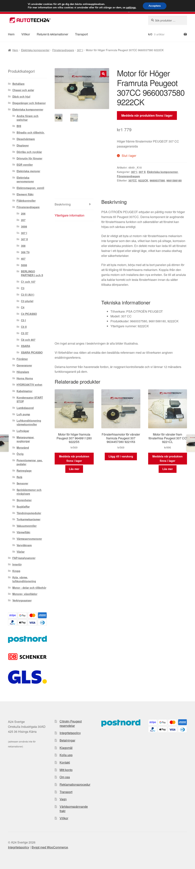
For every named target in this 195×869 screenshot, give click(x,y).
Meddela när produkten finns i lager (147, 115)
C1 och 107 (28, 282)
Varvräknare (24, 545)
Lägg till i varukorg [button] (121, 456)
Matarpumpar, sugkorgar (25, 439)
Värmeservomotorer (29, 539)
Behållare (18, 84)
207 (23, 220)
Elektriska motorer (28, 171)
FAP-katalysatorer (23, 558)
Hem (11, 34)
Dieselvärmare (26, 139)
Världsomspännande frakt (74, 808)
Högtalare (23, 372)
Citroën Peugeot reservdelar (71, 723)
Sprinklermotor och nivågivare (29, 491)
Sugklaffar (23, 506)
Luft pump (23, 414)
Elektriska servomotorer (25, 179)
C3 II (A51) (27, 294)
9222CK (143, 180)
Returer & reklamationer (52, 34)
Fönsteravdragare (63, 50)
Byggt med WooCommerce (50, 847)
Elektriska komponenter (35, 50)
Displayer (23, 145)
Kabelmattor (24, 391)
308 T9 (25, 252)
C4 (22, 307)
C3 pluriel (27, 301)
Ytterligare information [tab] (69, 215)
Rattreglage (24, 470)
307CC (132, 180)
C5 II (24, 327)
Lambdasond (25, 408)
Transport (81, 34)
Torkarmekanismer (28, 519)
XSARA (25, 346)
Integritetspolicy (70, 733)
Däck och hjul (21, 96)
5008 (24, 265)
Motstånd (23, 447)
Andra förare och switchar (27, 118)
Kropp (16, 571)
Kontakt (65, 762)
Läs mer (74, 469)
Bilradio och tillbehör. (31, 132)
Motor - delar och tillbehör (29, 587)
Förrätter (22, 359)
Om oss (65, 777)
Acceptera (155, 6)
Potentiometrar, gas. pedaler (30, 462)
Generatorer (24, 365)
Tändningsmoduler (29, 513)
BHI (19, 126)
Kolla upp (66, 755)
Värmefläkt (23, 532)
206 (23, 213)
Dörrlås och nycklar (29, 152)
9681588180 (174, 180)
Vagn (63, 799)
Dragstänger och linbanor (29, 103)
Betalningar (67, 740)
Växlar (21, 552)
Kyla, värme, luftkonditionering (24, 579)
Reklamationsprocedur (75, 784)
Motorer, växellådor (24, 594)
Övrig (20, 454)
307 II (142, 172)
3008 (24, 226)
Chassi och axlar (23, 90)
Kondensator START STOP (30, 399)
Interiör (17, 564)
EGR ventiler (25, 164)
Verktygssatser (22, 600)
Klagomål (66, 748)
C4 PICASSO (29, 314)
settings (131, 7)
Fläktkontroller (26, 200)
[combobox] (167, 20)
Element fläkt (25, 194)
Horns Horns (25, 378)
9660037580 (157, 180)
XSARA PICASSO (32, 352)
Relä (19, 477)
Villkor (25, 34)
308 (23, 246)
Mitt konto (66, 770)
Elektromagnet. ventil (30, 188)
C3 (22, 288)
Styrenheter (24, 500)
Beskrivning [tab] (63, 204)
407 (23, 258)
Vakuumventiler (27, 526)
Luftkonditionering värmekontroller (29, 422)
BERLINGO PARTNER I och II (32, 273)
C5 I (23, 320)
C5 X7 (24, 333)
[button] (103, 74)
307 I (80, 50)
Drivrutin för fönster (29, 158)
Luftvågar (23, 431)
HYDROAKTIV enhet (29, 384)
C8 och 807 (28, 340)
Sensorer (22, 483)
